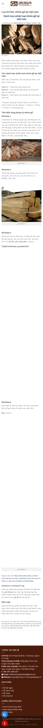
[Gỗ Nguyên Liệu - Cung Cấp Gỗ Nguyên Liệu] (21, 3)
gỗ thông (8, 592)
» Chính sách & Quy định (11, 707)
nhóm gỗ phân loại (16, 625)
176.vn (26, 721)
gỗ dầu (11, 242)
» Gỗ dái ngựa (7, 688)
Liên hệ (34, 724)
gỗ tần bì (17, 597)
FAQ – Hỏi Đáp (26, 724)
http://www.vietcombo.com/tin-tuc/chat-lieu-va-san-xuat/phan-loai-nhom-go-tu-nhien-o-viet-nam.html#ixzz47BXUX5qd (21, 578)
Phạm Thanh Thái (33, 23)
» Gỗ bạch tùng (8, 690)
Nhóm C (5, 95)
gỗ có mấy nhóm (18, 623)
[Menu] (3, 3)
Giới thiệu (9, 724)
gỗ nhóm (27, 623)
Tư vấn (13, 621)
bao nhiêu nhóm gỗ (32, 621)
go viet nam (5, 625)
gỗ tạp (39, 623)
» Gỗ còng (6, 693)
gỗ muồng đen (21, 242)
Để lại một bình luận (16, 628)
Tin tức (17, 724)
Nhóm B (5, 90)
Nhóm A (5, 87)
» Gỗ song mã (7, 696)
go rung (33, 623)
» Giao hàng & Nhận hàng (12, 709)
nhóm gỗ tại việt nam (29, 625)
